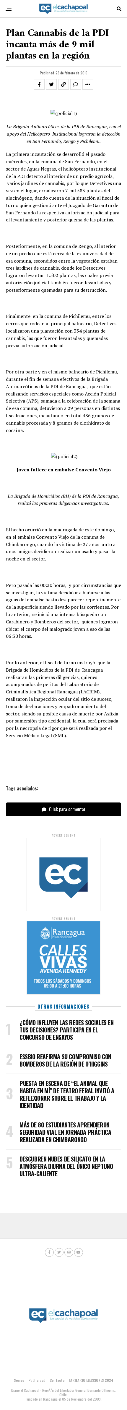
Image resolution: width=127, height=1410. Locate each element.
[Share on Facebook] (39, 84)
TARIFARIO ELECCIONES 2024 (91, 1380)
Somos (19, 1380)
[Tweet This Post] (51, 84)
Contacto (57, 1380)
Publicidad (36, 1380)
